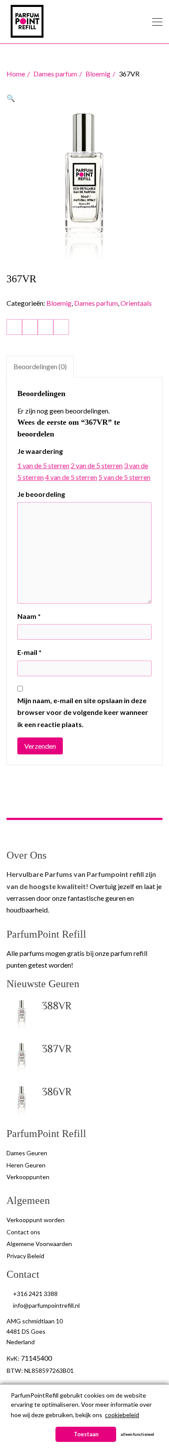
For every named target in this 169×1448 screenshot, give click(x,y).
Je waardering (40, 451)
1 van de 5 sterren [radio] (43, 465)
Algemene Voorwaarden (39, 1243)
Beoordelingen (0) (40, 366)
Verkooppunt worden (35, 1219)
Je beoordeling (41, 494)
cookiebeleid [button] (122, 1414)
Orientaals (136, 303)
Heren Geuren (26, 1165)
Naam (29, 616)
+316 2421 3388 (35, 1293)
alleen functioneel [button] (137, 1434)
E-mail (29, 652)
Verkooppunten (27, 1176)
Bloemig (97, 73)
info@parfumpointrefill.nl (46, 1305)
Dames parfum (55, 73)
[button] (10, 98)
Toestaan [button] (86, 1434)
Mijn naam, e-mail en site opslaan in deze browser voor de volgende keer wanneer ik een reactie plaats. (82, 712)
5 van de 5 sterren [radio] (124, 477)
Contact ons (23, 1232)
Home (15, 73)
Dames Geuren (26, 1153)
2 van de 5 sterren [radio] (97, 465)
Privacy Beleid (25, 1256)
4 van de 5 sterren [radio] (71, 477)
